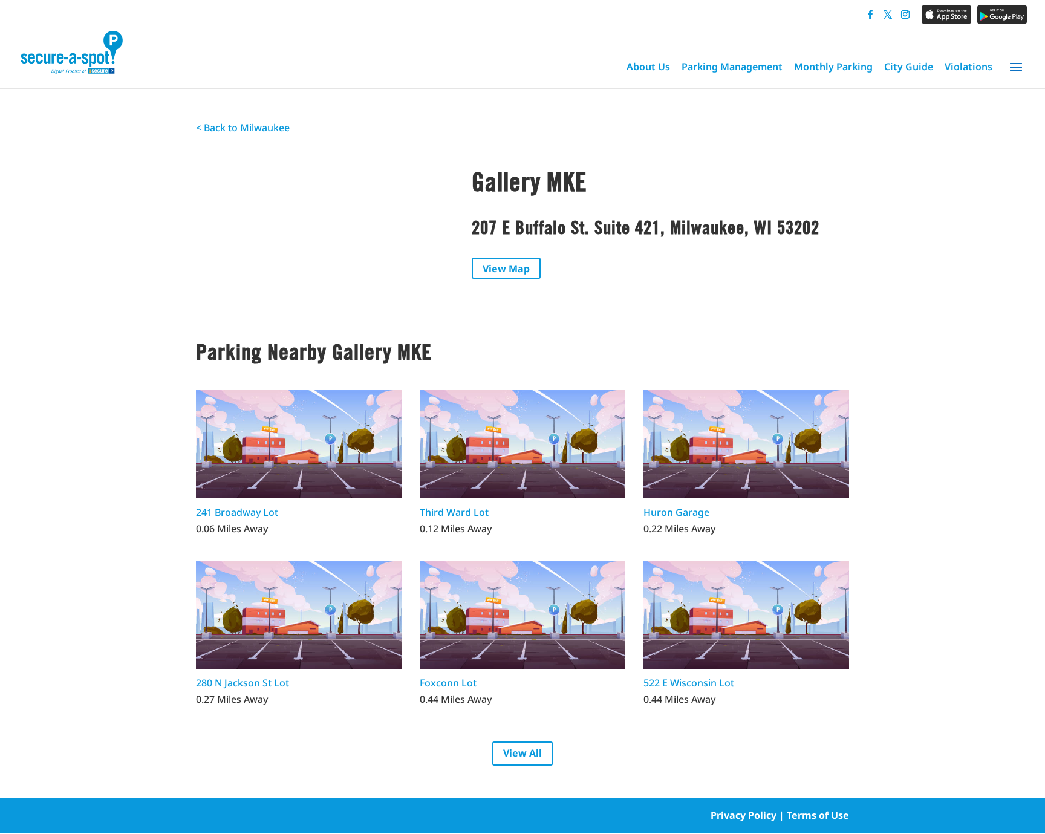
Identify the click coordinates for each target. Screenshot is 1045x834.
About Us (648, 66)
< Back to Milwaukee (243, 127)
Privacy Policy (743, 815)
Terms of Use (818, 815)
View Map (506, 268)
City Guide (908, 66)
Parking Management (732, 66)
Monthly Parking (833, 66)
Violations (968, 66)
